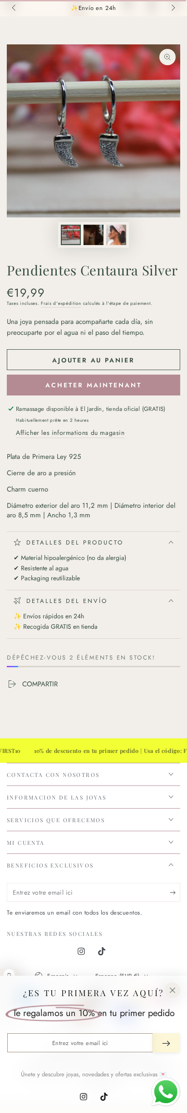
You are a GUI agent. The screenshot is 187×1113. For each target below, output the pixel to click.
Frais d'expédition (61, 303)
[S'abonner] (175, 893)
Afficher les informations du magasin (70, 432)
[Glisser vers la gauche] (14, 8)
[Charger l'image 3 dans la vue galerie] (116, 235)
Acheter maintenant (93, 385)
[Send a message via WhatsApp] (165, 1091)
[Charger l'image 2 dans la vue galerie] (93, 235)
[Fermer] (172, 990)
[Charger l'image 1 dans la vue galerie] (71, 235)
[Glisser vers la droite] (172, 8)
